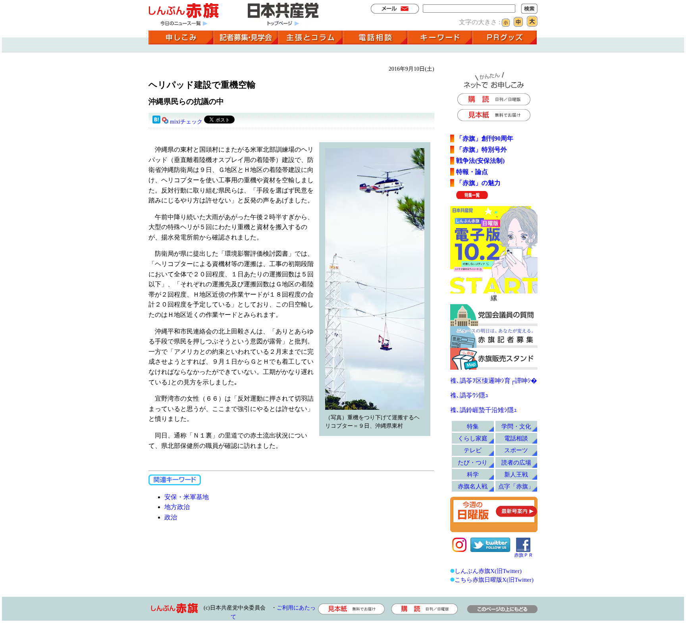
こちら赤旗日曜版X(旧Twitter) (494, 579)
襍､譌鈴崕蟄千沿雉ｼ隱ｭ (483, 410)
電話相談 (516, 438)
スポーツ (516, 450)
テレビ (473, 450)
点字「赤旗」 (516, 486)
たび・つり (473, 462)
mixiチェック (186, 122)
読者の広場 (516, 462)
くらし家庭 (473, 438)
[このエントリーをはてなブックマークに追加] (156, 122)
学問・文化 (516, 426)
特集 (473, 426)
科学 (473, 474)
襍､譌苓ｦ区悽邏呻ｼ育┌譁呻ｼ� (493, 380)
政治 (170, 517)
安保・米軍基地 (186, 497)
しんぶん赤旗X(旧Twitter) (488, 570)
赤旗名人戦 (473, 486)
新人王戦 (516, 474)
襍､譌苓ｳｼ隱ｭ (469, 395)
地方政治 (177, 507)
